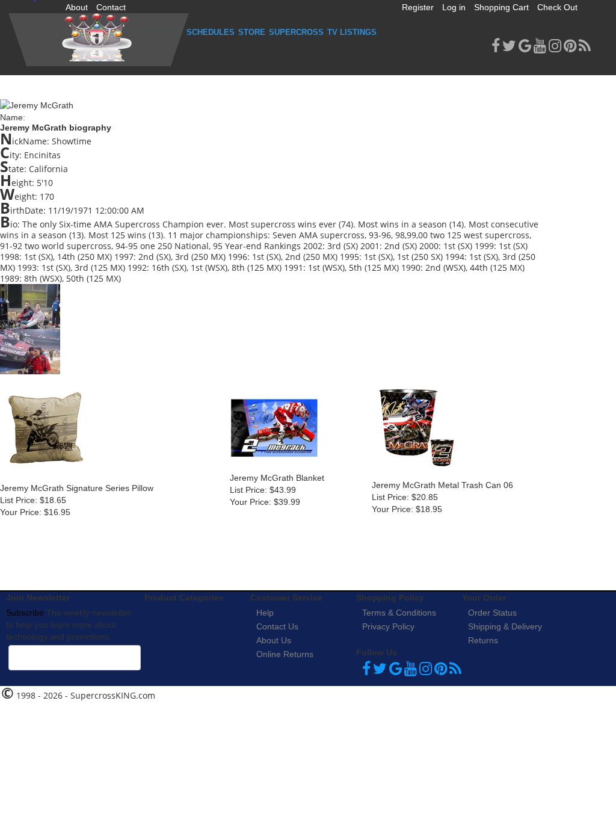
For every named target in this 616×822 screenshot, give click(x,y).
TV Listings (352, 32)
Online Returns (284, 654)
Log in (454, 7)
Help (265, 612)
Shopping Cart (501, 7)
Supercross (296, 32)
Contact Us (277, 626)
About (77, 7)
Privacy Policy (388, 626)
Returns (483, 640)
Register (418, 7)
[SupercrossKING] (98, 39)
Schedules (210, 32)
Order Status (492, 612)
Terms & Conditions (399, 612)
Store (251, 32)
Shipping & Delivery (505, 626)
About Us (273, 640)
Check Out (557, 7)
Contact (111, 7)
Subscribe (25, 612)
